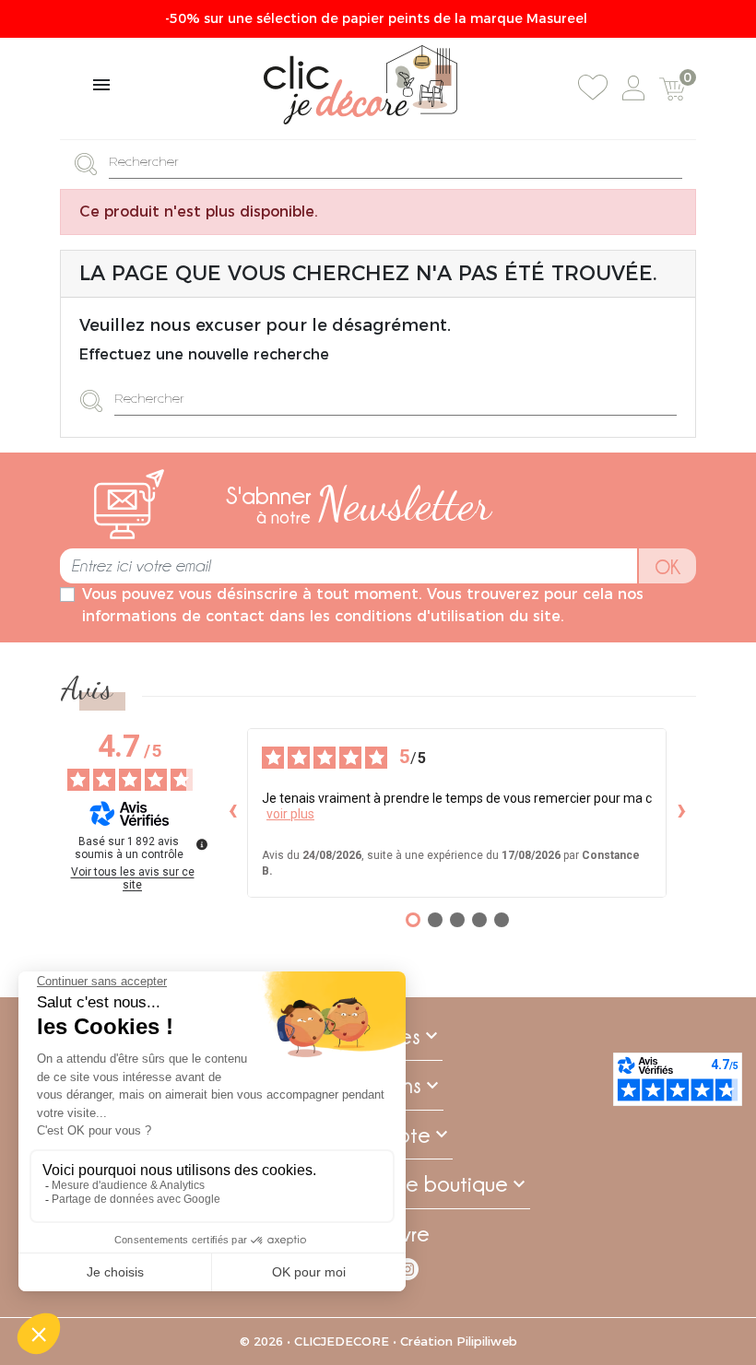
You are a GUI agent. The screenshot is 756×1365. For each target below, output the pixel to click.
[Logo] (360, 84)
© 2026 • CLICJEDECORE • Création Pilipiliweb (378, 1341)
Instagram (407, 1269)
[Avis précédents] (232, 812)
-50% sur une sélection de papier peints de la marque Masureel (378, 18)
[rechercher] (91, 163)
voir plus (290, 813)
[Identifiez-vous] (633, 88)
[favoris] (593, 87)
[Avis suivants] (681, 812)
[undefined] (202, 843)
